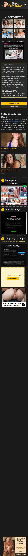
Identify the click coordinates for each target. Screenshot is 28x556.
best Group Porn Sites (14, 121)
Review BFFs (14, 106)
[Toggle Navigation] (25, 4)
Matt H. (23, 41)
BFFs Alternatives (14, 103)
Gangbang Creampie (15, 238)
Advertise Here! (12, 278)
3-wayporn (10, 180)
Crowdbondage (12, 209)
